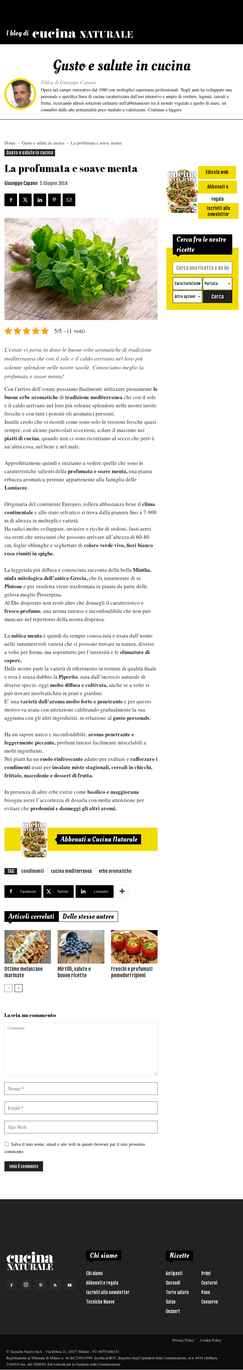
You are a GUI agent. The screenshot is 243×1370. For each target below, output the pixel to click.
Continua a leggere (165, 110)
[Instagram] (26, 1285)
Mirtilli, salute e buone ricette (74, 972)
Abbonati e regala (102, 1283)
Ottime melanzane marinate (23, 972)
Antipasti (174, 1273)
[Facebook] (11, 1285)
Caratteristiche (188, 283)
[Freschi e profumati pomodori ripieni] (134, 947)
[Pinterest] (40, 1285)
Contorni (209, 1283)
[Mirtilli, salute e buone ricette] (81, 947)
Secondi (173, 1283)
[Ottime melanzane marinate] (27, 947)
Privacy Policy (183, 1339)
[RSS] (55, 1285)
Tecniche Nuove (100, 1302)
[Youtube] (70, 1285)
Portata (211, 283)
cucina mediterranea (71, 871)
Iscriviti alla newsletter (107, 1292)
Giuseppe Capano (21, 183)
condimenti (32, 871)
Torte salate (177, 1292)
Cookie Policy (210, 1339)
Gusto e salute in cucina (43, 143)
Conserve (209, 1302)
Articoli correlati (31, 916)
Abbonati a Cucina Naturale (99, 839)
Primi (205, 1273)
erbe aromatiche (115, 871)
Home (9, 143)
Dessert (173, 1311)
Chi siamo (94, 1273)
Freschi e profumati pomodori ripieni (132, 972)
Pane (205, 1292)
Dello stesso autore (88, 916)
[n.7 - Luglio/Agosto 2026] (34, 839)
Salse (171, 1302)
